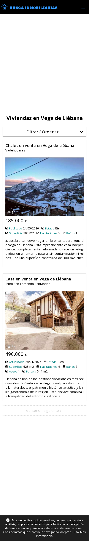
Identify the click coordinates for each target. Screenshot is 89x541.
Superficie (15, 233)
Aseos (13, 371)
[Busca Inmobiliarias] (4, 8)
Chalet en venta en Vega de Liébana (39, 145)
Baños (70, 233)
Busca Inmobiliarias (34, 7)
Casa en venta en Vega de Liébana (38, 279)
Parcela (31, 371)
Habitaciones (48, 233)
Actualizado (16, 362)
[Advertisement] (44, 64)
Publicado (15, 228)
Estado (49, 228)
